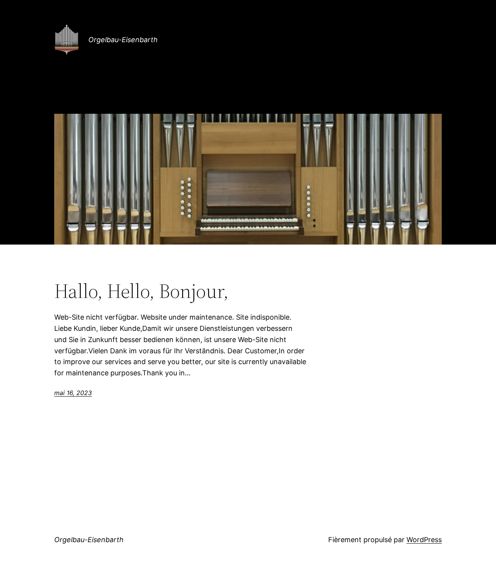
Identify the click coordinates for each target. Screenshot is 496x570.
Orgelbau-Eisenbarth (123, 40)
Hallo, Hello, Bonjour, (141, 291)
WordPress (424, 540)
